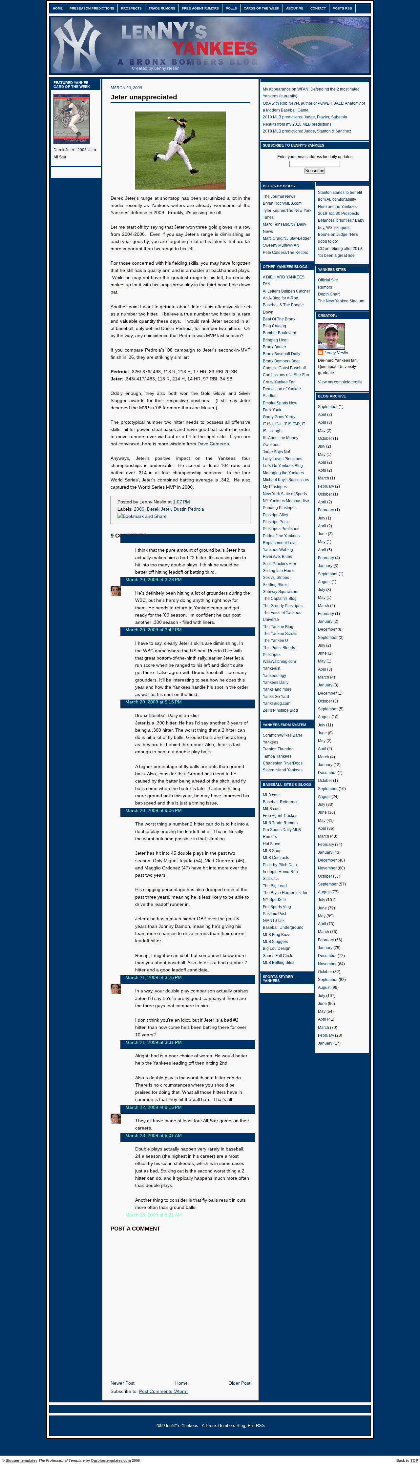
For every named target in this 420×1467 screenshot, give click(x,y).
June (322, 534)
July (321, 446)
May (322, 430)
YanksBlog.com (276, 703)
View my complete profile (340, 382)
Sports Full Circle (278, 955)
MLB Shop (272, 850)
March (323, 478)
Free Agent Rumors (200, 8)
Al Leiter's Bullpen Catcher (286, 291)
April (322, 414)
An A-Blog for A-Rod (280, 298)
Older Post (239, 1383)
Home (58, 8)
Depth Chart (329, 294)
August (324, 582)
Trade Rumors (162, 8)
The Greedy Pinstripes (283, 605)
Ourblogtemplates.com (111, 1460)
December (327, 629)
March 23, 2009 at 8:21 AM (153, 1214)
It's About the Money (280, 438)
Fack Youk (272, 410)
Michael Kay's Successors (286, 480)
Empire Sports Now (280, 403)
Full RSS (256, 1425)
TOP (414, 1460)
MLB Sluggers (275, 941)
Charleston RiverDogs (283, 763)
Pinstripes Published (281, 528)
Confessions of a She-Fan (286, 375)
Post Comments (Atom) (163, 1391)
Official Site (328, 280)
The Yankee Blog (278, 626)
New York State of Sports (285, 494)
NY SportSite (274, 899)
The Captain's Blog (280, 598)
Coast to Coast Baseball (284, 368)
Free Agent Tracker (280, 815)
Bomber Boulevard (279, 333)
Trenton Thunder (278, 749)
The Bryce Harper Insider (285, 892)
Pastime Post (274, 913)
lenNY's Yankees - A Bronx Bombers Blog (205, 1425)
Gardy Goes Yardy (279, 417)
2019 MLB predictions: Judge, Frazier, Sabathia (305, 117)
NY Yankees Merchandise (286, 501)
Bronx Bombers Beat (281, 361)
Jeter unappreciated (144, 97)
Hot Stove (271, 844)
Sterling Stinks (275, 584)
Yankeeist (271, 668)
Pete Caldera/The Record (285, 252)
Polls (231, 8)
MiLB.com (272, 808)
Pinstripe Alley (275, 515)
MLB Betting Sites (278, 962)
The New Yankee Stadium (341, 301)
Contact (318, 8)
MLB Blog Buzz (276, 934)
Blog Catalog (274, 326)
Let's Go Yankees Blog (283, 465)
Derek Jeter (159, 509)
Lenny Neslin (138, 581)
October (325, 438)
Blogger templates (21, 1460)
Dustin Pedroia (189, 509)
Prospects (131, 8)
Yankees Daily (275, 682)
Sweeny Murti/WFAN (281, 245)
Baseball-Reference (281, 802)
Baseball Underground (283, 927)
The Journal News (279, 196)
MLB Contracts (276, 857)
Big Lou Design (276, 948)
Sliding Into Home (279, 570)
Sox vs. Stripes (276, 577)
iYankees (271, 444)
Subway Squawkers (280, 591)
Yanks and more (277, 689)
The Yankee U (275, 640)
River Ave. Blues (277, 556)
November (327, 868)
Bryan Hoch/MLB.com (282, 203)
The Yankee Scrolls (280, 633)
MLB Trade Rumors (280, 823)
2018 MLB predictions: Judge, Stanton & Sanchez (307, 131)
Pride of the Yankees (281, 536)
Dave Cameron (213, 443)
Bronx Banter (274, 347)
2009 (139, 509)
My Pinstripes (275, 486)
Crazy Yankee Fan (279, 382)
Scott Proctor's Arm (279, 563)
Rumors (325, 287)
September (328, 406)
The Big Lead (275, 886)
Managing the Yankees (283, 473)
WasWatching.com (279, 661)
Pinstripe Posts (276, 522)
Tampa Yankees (277, 756)
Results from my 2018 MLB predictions (297, 124)
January (325, 565)
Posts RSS (342, 8)
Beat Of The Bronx (279, 319)
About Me (295, 8)
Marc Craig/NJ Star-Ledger (287, 238)
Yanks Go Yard (276, 696)
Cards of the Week (261, 8)
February (326, 486)
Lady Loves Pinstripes (282, 459)
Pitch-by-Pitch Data (280, 865)
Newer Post (123, 1383)
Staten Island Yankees (283, 770)
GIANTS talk (273, 920)
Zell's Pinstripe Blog (280, 710)
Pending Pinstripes (280, 507)
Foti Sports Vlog (277, 907)
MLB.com (271, 795)
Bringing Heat (275, 340)
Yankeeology (274, 675)
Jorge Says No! (276, 452)
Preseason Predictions (92, 8)
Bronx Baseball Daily (281, 354)
